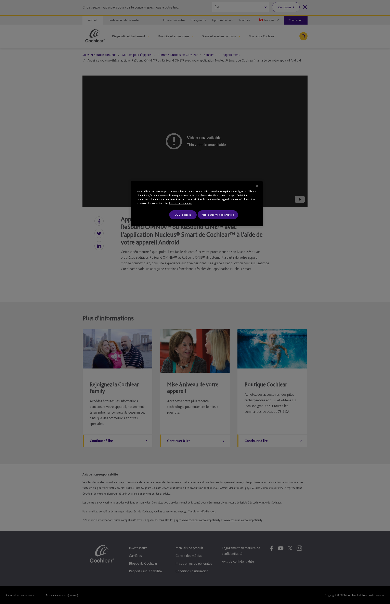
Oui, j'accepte (183, 214)
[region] (197, 203)
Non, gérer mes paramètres (218, 214)
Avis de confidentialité (180, 203)
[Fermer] (256, 186)
